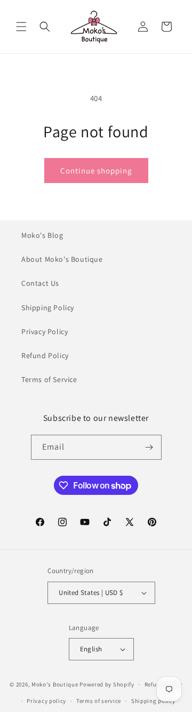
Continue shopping (96, 170)
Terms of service (98, 701)
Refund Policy (45, 355)
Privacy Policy (44, 331)
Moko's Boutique (54, 684)
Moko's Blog (42, 235)
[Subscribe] (149, 447)
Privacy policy (46, 701)
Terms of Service (49, 379)
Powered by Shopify (106, 684)
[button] (21, 26)
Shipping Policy (47, 307)
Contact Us (40, 283)
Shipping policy (153, 701)
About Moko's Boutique (62, 259)
